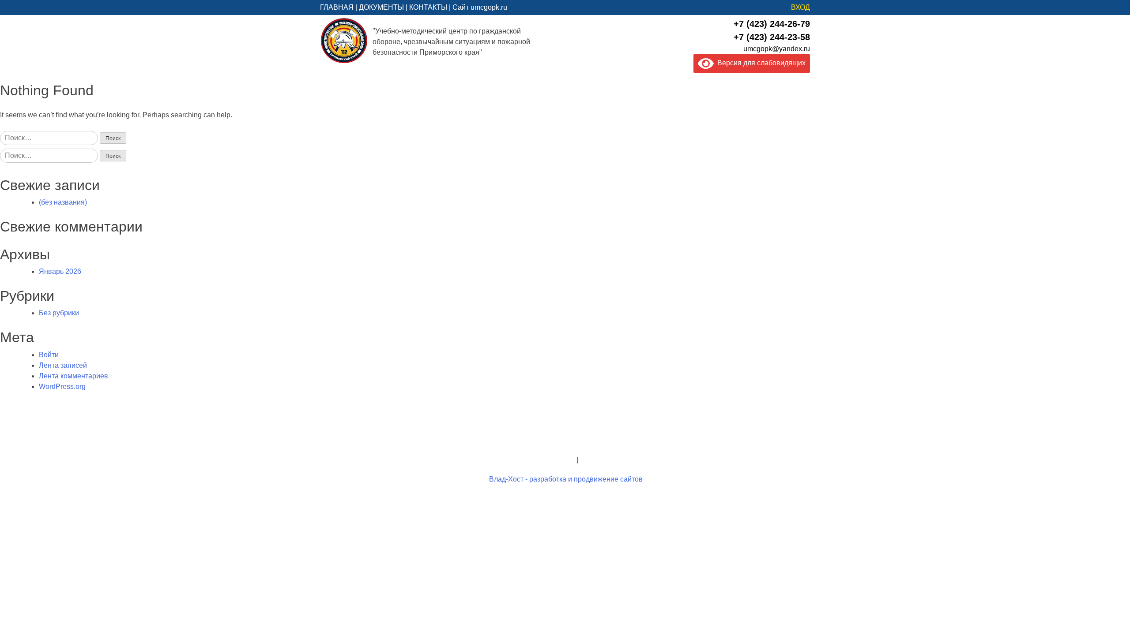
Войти (49, 355)
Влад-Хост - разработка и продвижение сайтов (566, 479)
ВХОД (800, 7)
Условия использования (619, 459)
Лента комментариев (73, 376)
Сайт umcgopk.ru (479, 7)
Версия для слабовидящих (760, 63)
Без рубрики (59, 313)
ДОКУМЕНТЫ (381, 7)
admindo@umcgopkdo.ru (565, 438)
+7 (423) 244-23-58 (772, 37)
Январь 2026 (60, 271)
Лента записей (63, 365)
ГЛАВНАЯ (337, 7)
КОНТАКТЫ (428, 7)
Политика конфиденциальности (523, 459)
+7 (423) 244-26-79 (772, 24)
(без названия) (63, 202)
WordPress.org (62, 386)
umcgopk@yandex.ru (776, 48)
